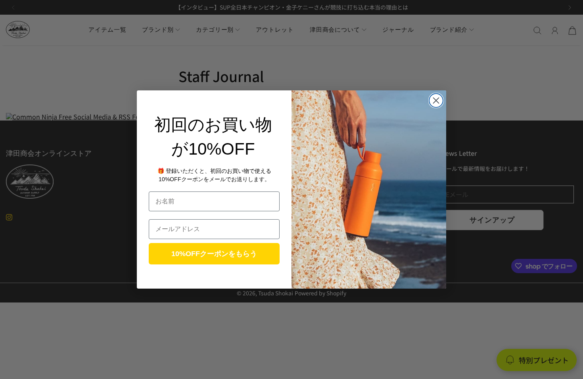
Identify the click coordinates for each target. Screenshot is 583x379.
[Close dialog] (436, 100)
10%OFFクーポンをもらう (214, 254)
